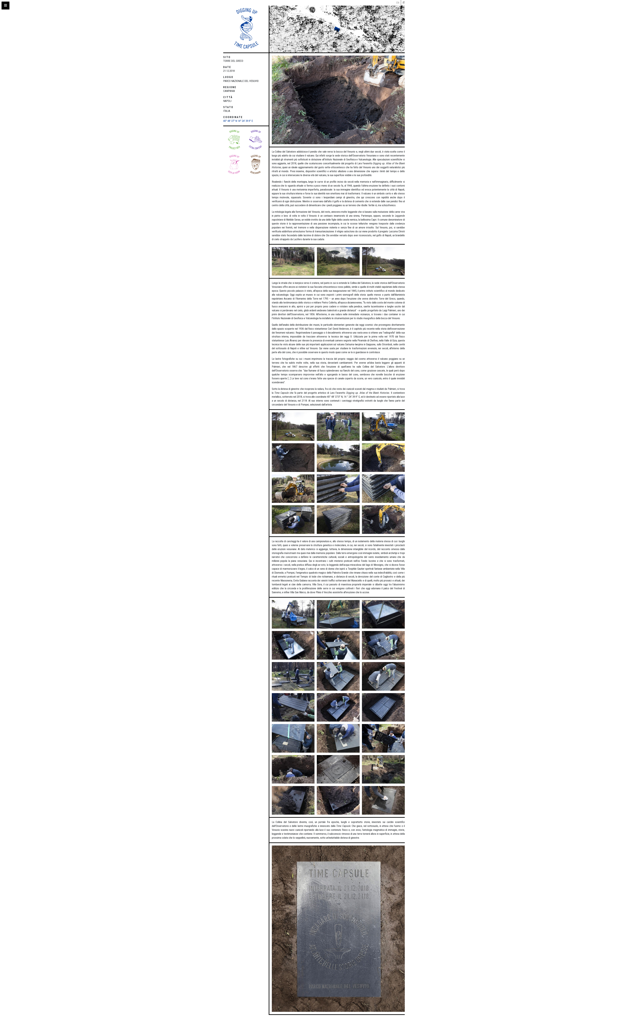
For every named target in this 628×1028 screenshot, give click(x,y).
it (404, 2)
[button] (255, 139)
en (397, 2)
